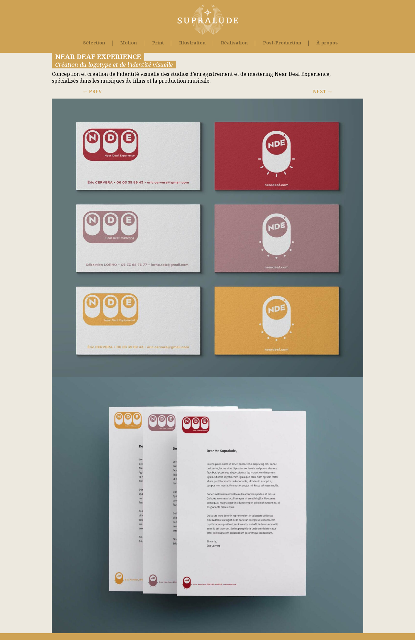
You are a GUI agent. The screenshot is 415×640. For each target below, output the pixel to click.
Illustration (192, 43)
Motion (128, 43)
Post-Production (282, 43)
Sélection (94, 43)
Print (158, 43)
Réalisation (234, 43)
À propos (327, 43)
